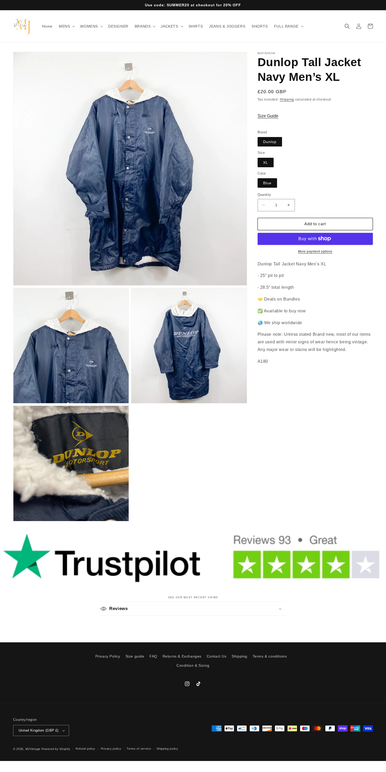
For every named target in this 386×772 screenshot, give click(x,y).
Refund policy (85, 748)
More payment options (315, 251)
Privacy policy (111, 748)
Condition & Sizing (193, 665)
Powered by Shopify (55, 748)
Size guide (135, 656)
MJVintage (32, 748)
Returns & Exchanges (182, 656)
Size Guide (268, 115)
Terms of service (139, 748)
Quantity (264, 195)
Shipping (287, 99)
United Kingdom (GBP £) (39, 730)
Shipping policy (167, 748)
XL (265, 162)
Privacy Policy (107, 656)
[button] (66, 26)
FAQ (153, 656)
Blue (267, 183)
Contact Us (217, 656)
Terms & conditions (270, 656)
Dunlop (270, 142)
